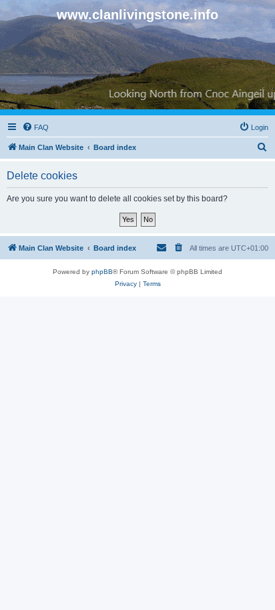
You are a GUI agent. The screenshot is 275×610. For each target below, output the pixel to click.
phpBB (102, 271)
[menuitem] (35, 127)
